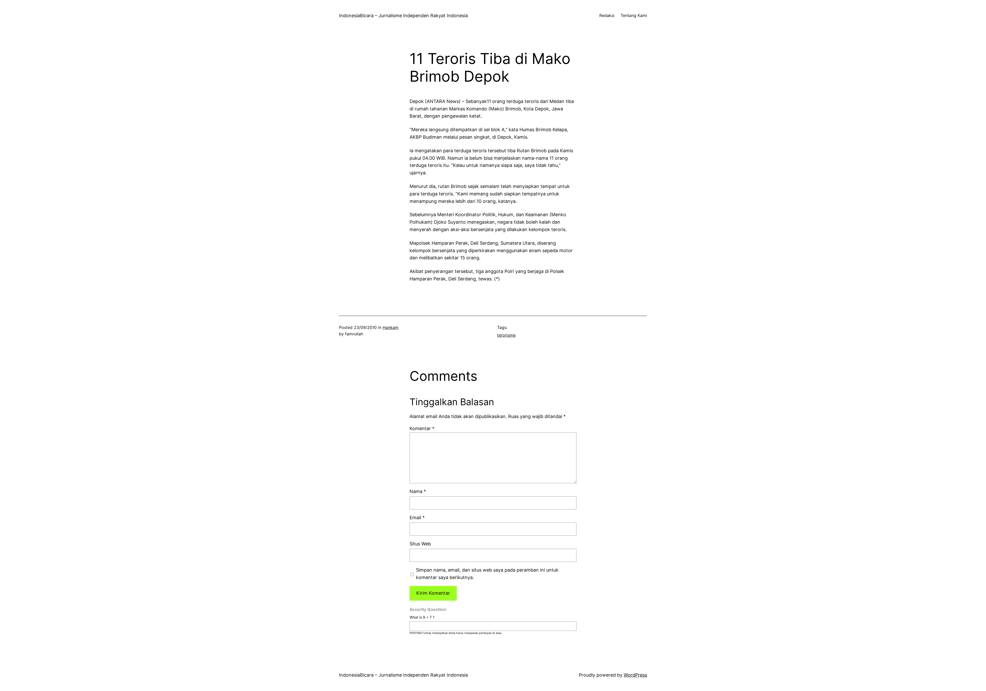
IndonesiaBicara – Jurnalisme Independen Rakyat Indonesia (403, 15)
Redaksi (606, 15)
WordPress (635, 675)
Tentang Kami (634, 15)
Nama (418, 491)
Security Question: (428, 609)
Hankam (391, 327)
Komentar (422, 428)
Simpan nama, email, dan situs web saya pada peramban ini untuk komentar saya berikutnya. (487, 573)
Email (417, 517)
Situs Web (420, 543)
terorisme (506, 335)
